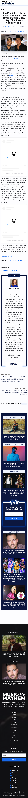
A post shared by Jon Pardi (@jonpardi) (14, 173)
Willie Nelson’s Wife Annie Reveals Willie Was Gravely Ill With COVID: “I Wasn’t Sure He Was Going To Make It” (13, 379)
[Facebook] (8, 31)
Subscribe (14, 518)
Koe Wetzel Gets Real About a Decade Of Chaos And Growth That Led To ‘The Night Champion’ (14, 654)
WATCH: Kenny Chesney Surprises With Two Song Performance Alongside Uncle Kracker (14, 393)
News (2, 9)
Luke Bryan (14, 270)
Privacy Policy (15, 792)
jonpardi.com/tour (6, 256)
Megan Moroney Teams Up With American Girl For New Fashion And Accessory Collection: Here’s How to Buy (14, 605)
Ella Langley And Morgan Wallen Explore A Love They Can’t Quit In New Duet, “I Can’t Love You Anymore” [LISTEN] (14, 493)
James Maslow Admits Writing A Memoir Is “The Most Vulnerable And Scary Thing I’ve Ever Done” (14, 552)
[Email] (23, 31)
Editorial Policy (7, 792)
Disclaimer (17, 793)
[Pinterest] (21, 31)
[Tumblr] (13, 31)
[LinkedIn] (16, 31)
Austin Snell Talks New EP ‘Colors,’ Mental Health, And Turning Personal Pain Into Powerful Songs (14, 464)
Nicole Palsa (14, 289)
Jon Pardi (4, 270)
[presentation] (14, 426)
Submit (14, 760)
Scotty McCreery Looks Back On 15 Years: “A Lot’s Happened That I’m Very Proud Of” (14, 437)
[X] (10, 31)
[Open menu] (24, 2)
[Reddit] (18, 31)
